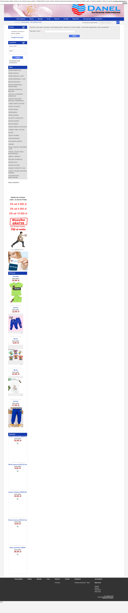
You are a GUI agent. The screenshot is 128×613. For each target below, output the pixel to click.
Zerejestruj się (13, 62)
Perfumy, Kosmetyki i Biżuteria (15, 90)
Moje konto (98, 19)
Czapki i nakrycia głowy (16, 103)
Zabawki (11, 144)
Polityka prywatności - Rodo (82, 582)
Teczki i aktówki (13, 135)
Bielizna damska (13, 121)
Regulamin (75, 19)
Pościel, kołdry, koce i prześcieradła (16, 152)
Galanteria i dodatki (15, 141)
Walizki (10, 132)
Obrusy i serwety (14, 156)
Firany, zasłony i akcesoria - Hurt (17, 148)
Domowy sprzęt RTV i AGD (16, 168)
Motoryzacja (13, 162)
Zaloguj (97, 586)
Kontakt (66, 19)
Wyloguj (97, 588)
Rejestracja (98, 590)
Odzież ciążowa (13, 115)
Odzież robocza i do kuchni (17, 127)
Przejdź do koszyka (17, 37)
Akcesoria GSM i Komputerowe (13, 176)
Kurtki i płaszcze (14, 106)
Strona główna (21, 19)
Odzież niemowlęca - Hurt (17, 79)
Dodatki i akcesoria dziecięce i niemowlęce (16, 99)
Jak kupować (87, 19)
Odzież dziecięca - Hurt (16, 76)
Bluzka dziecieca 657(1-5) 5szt (17, 464)
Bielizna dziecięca (14, 82)
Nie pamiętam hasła (36, 22)
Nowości (57, 19)
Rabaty (32, 19)
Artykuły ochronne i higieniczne (15, 95)
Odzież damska (13, 109)
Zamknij (124, 3)
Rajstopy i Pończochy (15, 118)
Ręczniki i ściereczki (15, 159)
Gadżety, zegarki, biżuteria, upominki (17, 172)
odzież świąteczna (14, 70)
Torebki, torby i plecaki (16, 129)
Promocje (57, 582)
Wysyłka (40, 19)
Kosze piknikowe (14, 138)
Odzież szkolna (13, 73)
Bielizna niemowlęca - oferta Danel (15, 85)
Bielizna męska (13, 124)
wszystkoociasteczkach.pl (119, 1)
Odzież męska (12, 112)
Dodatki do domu (14, 165)
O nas (48, 19)
